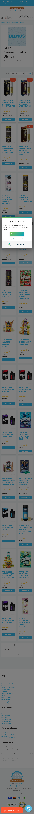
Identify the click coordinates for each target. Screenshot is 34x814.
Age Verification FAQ (17, 239)
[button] (28, 808)
